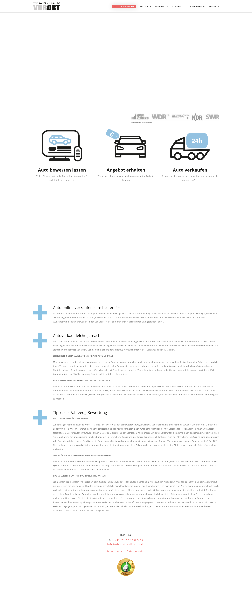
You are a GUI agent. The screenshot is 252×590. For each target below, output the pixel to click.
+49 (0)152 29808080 (129, 540)
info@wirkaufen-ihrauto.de (126, 544)
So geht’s (145, 7)
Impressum (114, 551)
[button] (6, 583)
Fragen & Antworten (168, 7)
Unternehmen (193, 7)
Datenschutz (135, 551)
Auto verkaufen (124, 6)
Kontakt (214, 7)
